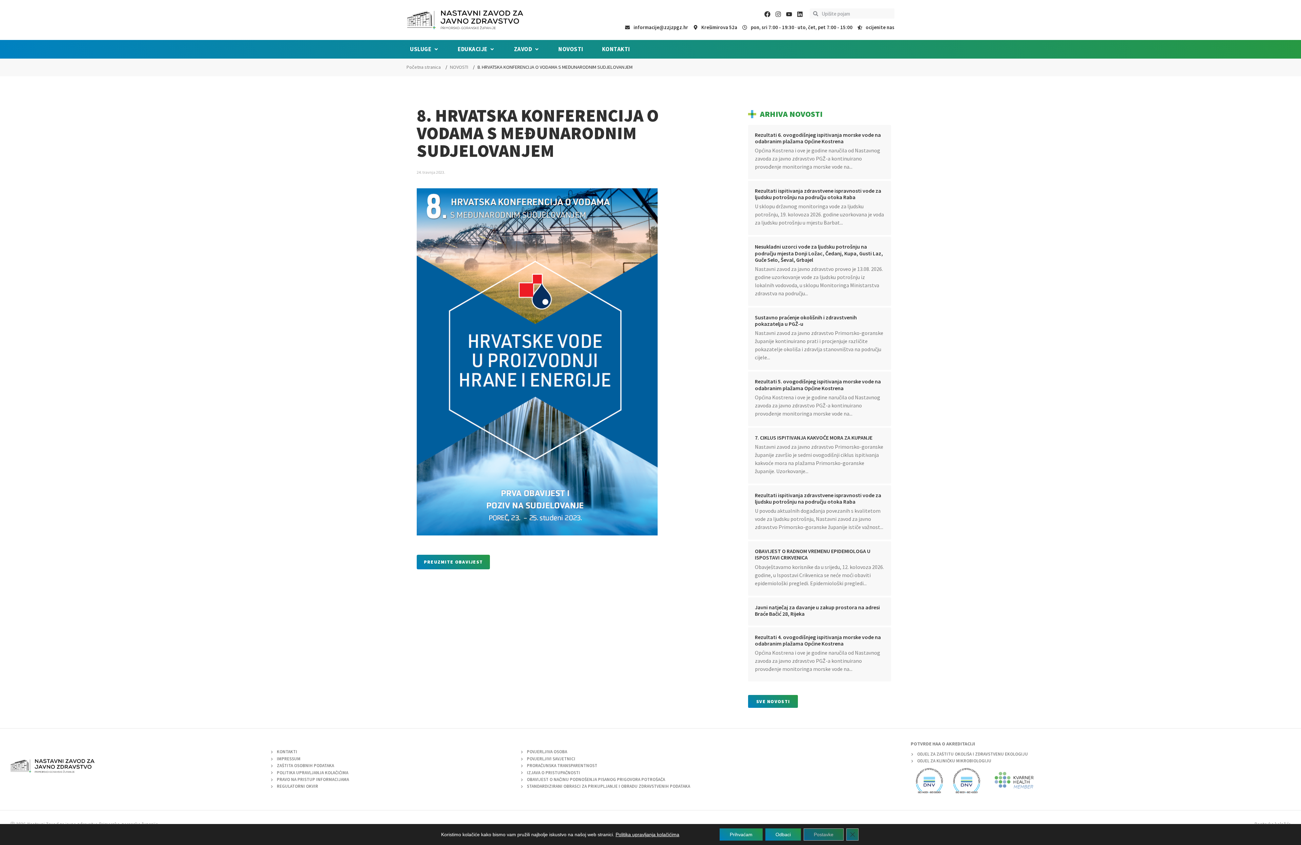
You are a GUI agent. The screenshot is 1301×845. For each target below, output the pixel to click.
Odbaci (783, 834)
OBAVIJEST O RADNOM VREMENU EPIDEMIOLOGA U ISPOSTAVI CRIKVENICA (812, 554)
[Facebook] (767, 14)
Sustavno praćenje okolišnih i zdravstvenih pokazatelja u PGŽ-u (806, 320)
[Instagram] (778, 14)
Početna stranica (424, 67)
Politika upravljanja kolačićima (647, 834)
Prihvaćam (741, 834)
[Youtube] (789, 14)
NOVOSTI (459, 67)
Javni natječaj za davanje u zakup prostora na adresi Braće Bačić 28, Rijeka (817, 610)
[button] (424, 49)
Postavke (823, 834)
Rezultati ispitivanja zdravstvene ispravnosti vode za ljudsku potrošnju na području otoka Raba (818, 193)
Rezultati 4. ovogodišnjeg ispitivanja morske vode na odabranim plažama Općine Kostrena (818, 640)
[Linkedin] (800, 14)
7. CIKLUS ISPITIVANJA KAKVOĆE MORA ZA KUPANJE (813, 437)
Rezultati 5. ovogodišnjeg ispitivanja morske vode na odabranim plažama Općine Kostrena (818, 384)
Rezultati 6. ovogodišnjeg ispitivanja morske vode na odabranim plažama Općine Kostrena (818, 138)
